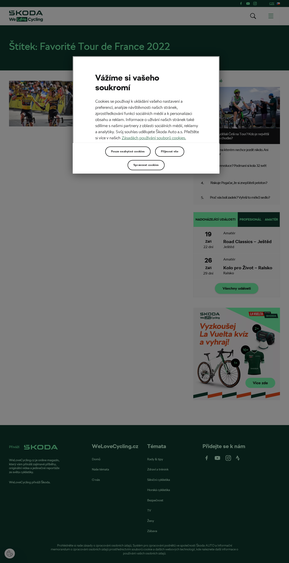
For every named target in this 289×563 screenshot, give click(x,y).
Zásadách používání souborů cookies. (154, 137)
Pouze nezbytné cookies (128, 151)
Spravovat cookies (146, 165)
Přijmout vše (169, 151)
